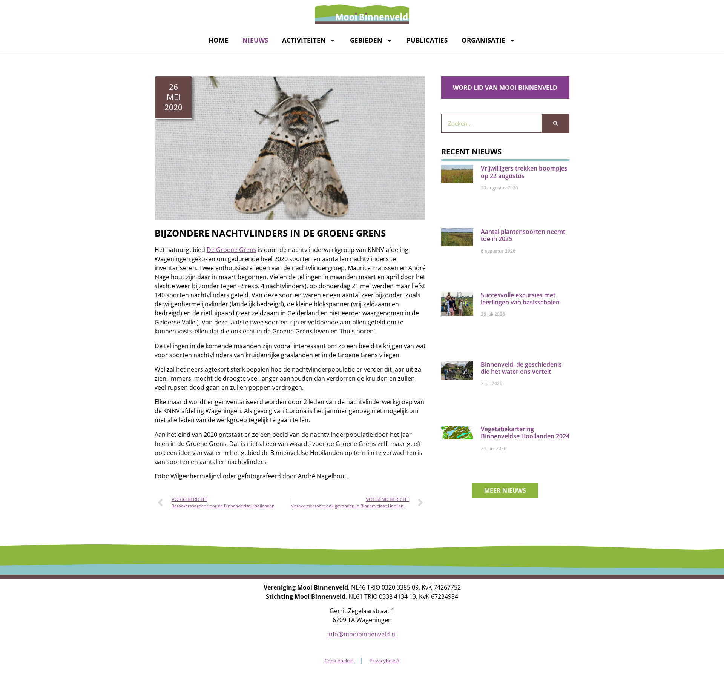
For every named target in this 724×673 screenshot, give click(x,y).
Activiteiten (304, 40)
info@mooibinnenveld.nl (362, 634)
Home (219, 40)
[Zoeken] (555, 123)
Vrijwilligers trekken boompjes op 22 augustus (524, 172)
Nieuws (255, 40)
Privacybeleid (384, 660)
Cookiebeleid (339, 660)
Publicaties (427, 40)
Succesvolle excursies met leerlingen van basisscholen (520, 298)
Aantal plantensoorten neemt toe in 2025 (523, 235)
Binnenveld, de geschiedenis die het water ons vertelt (521, 368)
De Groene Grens (231, 250)
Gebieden (366, 40)
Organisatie (483, 40)
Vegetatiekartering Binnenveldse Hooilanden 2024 (525, 432)
